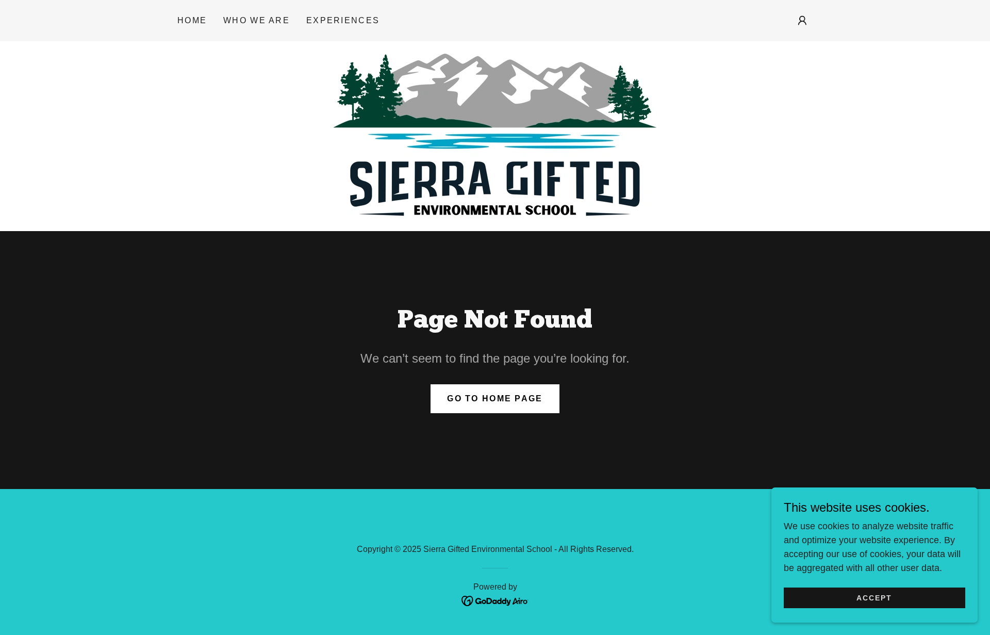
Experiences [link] (343, 20)
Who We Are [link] (256, 20)
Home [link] (192, 20)
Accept (874, 598)
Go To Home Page (494, 398)
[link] (495, 136)
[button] (802, 20)
